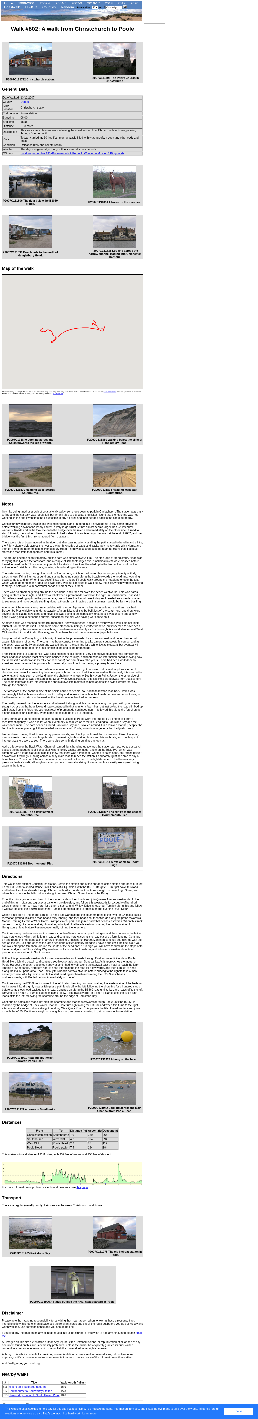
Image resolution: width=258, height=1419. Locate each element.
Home (8, 3)
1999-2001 (26, 3)
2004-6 (60, 3)
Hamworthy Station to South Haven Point (34, 1395)
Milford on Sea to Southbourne (28, 1386)
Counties (48, 7)
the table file (58, 394)
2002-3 (45, 3)
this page (82, 1187)
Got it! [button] (239, 1411)
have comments (110, 392)
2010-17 (93, 3)
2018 (108, 3)
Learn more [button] (89, 1413)
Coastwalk (11, 7)
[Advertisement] (154, 78)
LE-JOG (30, 7)
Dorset (25, 101)
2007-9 (76, 3)
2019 (121, 3)
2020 (134, 3)
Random (67, 7)
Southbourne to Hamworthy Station (30, 1390)
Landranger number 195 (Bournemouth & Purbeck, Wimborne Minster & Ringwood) (72, 153)
